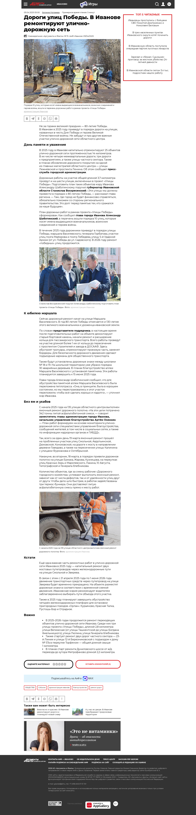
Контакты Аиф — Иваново (60, 759)
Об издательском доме (88, 759)
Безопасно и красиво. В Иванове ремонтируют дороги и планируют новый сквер (53, 712)
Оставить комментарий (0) (98, 664)
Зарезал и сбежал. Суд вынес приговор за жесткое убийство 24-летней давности (147, 60)
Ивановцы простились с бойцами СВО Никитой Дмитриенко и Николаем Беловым (147, 23)
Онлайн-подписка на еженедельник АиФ (68, 763)
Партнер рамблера (74, 803)
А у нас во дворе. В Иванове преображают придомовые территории (98, 712)
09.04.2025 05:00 (32, 12)
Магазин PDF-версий (128, 759)
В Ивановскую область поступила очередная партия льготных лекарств (147, 47)
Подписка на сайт (100, 763)
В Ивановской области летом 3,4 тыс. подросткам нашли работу (148, 71)
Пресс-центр (109, 759)
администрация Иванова (36, 111)
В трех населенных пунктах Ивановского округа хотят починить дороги (147, 35)
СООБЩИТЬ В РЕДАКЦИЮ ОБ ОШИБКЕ (129, 763)
